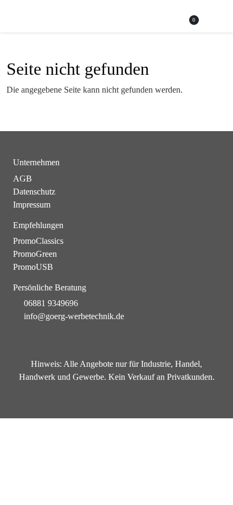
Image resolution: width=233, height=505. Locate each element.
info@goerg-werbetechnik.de (74, 316)
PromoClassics (38, 240)
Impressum (31, 204)
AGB (22, 178)
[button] (215, 17)
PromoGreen (35, 253)
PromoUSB (33, 266)
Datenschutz (34, 191)
